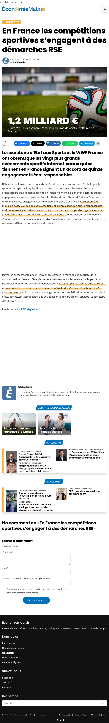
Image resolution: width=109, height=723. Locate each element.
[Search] (103, 703)
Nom (5, 568)
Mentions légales (11, 662)
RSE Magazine (29, 309)
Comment (8, 552)
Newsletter (8, 652)
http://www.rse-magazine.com (41, 392)
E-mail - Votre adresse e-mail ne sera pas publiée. (26, 578)
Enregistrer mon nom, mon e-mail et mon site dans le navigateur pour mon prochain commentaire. (37, 591)
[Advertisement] (54, 249)
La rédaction (9, 643)
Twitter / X (8, 682)
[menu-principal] (105, 9)
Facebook (7, 677)
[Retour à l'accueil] (48, 8)
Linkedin (6, 687)
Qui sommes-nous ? (13, 648)
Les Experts (11, 22)
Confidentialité (65, 715)
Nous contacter (10, 657)
